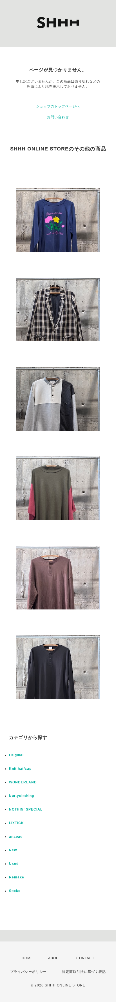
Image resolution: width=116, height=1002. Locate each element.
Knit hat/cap (20, 769)
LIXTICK (16, 823)
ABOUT (54, 958)
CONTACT (85, 958)
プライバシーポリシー (28, 972)
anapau (16, 837)
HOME (27, 958)
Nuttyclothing (21, 796)
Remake (16, 877)
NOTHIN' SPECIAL (26, 809)
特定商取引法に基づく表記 (84, 972)
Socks (15, 891)
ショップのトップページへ (58, 106)
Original (16, 755)
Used (14, 864)
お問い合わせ (58, 117)
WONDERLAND (23, 782)
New (13, 850)
